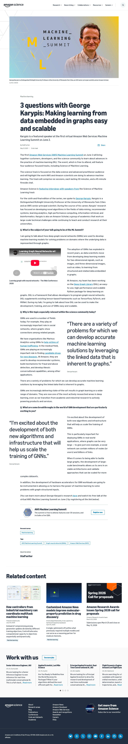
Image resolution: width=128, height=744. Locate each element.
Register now (98, 512)
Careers (108, 5)
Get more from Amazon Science (108, 707)
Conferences (33, 715)
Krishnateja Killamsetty (54, 621)
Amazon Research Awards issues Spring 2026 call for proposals (103, 610)
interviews (54, 188)
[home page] (13, 4)
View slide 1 (60, 690)
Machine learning (26, 96)
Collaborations (83, 5)
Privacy (27, 735)
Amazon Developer (60, 707)
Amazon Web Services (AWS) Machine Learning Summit (56, 154)
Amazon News (58, 705)
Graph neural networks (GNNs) (56, 543)
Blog (30, 710)
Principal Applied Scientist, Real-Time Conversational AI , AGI (83, 666)
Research (56, 5)
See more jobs (49, 657)
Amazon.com (9, 735)
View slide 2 (63, 690)
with (62, 188)
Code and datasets (35, 717)
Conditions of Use (19, 735)
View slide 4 (67, 690)
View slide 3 (65, 690)
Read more (27, 682)
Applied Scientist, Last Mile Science (49, 666)
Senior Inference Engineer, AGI (18, 665)
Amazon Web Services (61, 710)
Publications (33, 712)
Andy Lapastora (67, 621)
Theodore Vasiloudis (13, 621)
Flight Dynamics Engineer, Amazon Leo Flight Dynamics (114, 666)
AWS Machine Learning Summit (50, 509)
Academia (32, 720)
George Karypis (83, 198)
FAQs (54, 720)
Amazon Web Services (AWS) (79, 543)
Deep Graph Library (83, 284)
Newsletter (57, 715)
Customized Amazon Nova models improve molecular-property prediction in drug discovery (63, 612)
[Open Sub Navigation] (61, 5)
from (76, 188)
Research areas (34, 707)
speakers (69, 188)
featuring (43, 188)
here (75, 495)
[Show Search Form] (123, 5)
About (30, 705)
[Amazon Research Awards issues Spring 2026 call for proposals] (104, 593)
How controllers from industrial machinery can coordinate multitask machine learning (22, 612)
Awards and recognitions (62, 712)
